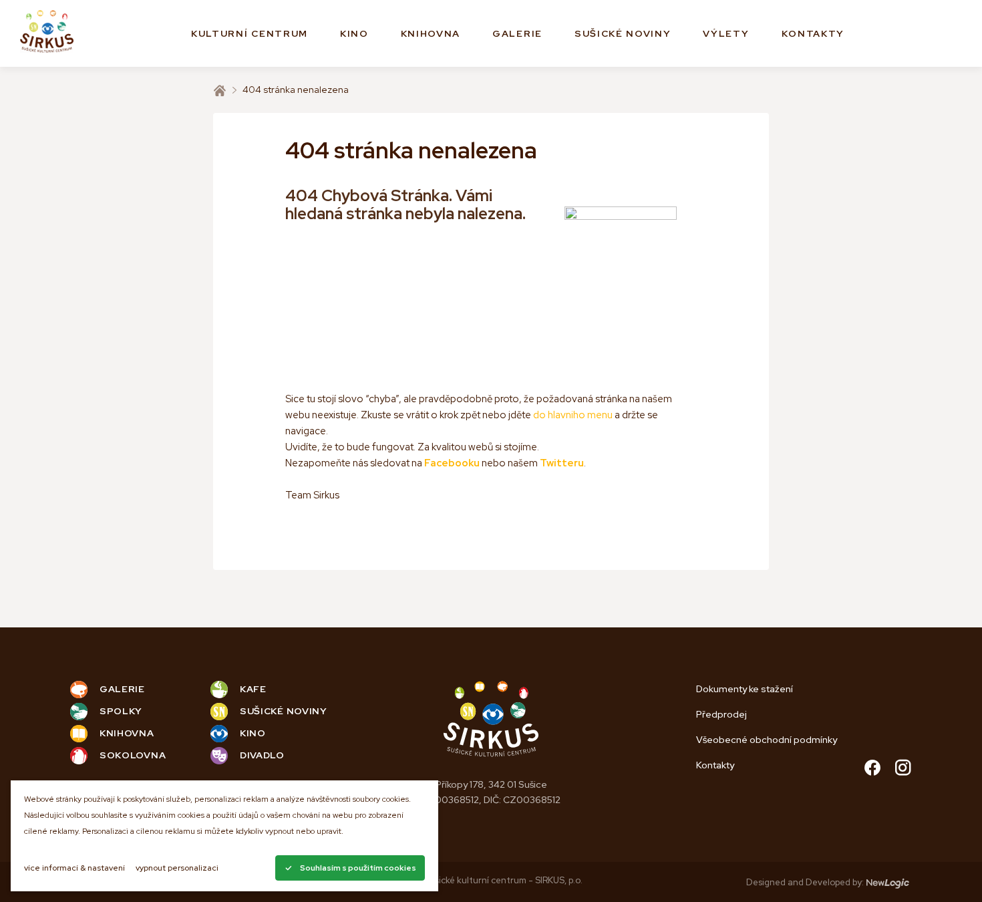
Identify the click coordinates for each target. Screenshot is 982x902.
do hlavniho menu (573, 415)
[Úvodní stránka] (219, 90)
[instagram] (903, 769)
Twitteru (562, 463)
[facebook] (872, 769)
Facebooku (452, 463)
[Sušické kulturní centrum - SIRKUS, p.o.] (47, 33)
